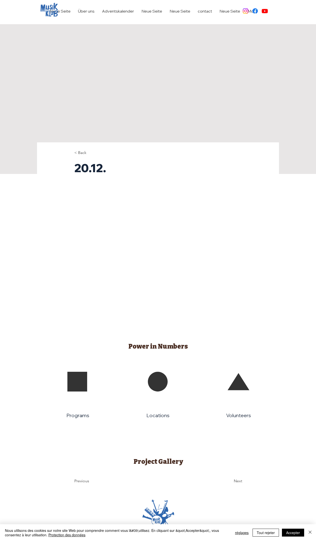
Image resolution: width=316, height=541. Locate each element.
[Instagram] (245, 11)
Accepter (293, 532)
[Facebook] (255, 11)
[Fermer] (310, 532)
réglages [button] (242, 532)
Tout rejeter (266, 532)
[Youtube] (264, 11)
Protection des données (66, 534)
